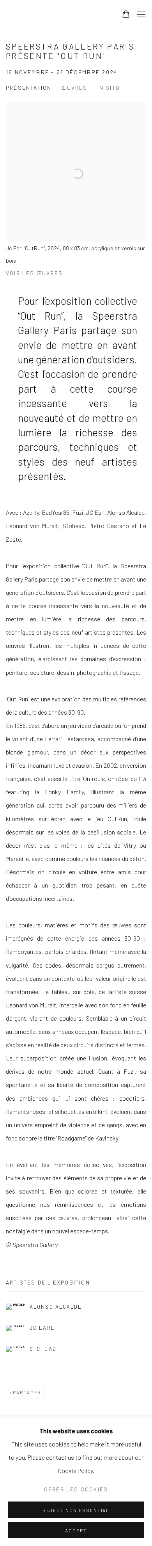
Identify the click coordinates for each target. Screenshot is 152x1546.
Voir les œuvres (34, 273)
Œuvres (74, 87)
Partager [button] (27, 1392)
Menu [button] (140, 15)
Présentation (28, 87)
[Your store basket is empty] (126, 15)
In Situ (108, 87)
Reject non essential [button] (76, 1510)
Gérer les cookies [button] (76, 1489)
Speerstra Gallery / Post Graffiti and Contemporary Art (56, 15)
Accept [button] (76, 1530)
